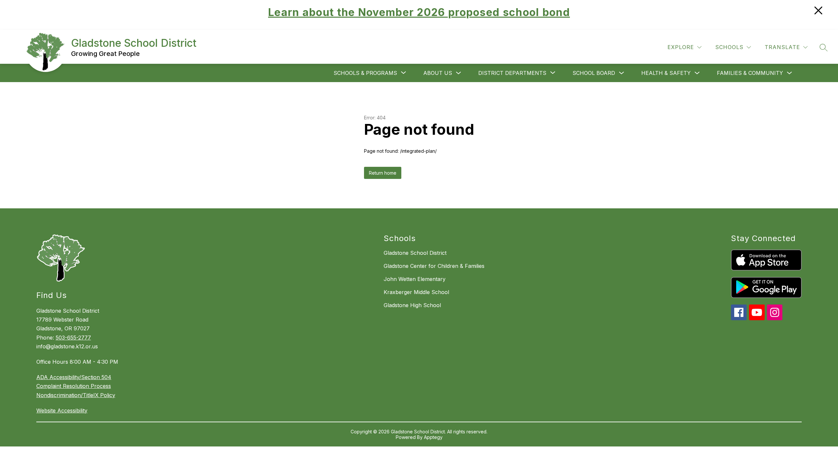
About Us (437, 73)
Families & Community (750, 73)
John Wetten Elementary (415, 279)
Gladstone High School (412, 305)
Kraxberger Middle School (416, 292)
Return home (382, 173)
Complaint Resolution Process (73, 386)
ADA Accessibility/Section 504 (73, 377)
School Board (594, 73)
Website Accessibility (61, 410)
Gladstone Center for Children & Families (434, 266)
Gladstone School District (415, 253)
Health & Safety (666, 73)
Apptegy (433, 437)
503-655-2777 (73, 337)
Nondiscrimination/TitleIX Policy (75, 395)
